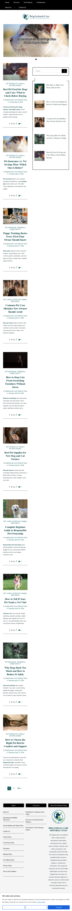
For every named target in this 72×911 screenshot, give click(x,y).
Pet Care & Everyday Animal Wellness (15, 300)
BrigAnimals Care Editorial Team (16, 100)
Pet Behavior (41, 2)
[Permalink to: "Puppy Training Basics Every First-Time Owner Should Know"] (15, 216)
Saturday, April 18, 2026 (16, 608)
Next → (19, 788)
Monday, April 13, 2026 (16, 680)
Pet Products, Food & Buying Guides (15, 84)
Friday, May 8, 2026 (16, 102)
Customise (13, 907)
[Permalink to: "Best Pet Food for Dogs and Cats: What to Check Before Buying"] (15, 71)
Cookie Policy (7, 837)
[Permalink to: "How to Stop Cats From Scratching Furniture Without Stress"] (15, 360)
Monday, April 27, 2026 (16, 246)
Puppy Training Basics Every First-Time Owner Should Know (15, 236)
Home (7, 2)
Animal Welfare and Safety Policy (13, 825)
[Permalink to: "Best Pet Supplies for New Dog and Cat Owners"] (15, 435)
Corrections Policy (8, 842)
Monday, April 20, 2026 (16, 540)
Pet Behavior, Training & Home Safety (15, 228)
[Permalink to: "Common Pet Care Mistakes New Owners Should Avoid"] (15, 288)
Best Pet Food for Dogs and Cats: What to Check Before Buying (15, 92)
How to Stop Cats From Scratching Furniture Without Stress (15, 382)
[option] (36, 40)
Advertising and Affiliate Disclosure (10, 819)
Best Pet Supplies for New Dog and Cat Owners (15, 456)
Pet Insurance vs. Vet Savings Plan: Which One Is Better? (36, 40)
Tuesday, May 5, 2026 (16, 174)
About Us (8, 7)
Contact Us (22, 7)
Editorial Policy (7, 854)
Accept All (59, 907)
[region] (36, 902)
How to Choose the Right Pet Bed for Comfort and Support (15, 743)
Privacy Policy (41, 902)
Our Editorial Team (8, 860)
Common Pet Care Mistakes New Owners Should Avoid (15, 308)
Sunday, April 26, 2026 (16, 393)
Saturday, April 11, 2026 (16, 752)
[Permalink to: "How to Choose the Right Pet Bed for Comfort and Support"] (15, 722)
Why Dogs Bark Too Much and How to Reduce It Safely (15, 671)
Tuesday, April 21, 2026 (16, 465)
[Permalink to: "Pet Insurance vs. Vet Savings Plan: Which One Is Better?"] (15, 144)
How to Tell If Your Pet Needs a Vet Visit (15, 600)
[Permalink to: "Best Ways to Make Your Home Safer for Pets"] (39, 88)
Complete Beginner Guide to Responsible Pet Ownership (15, 530)
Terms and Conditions (9, 871)
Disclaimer (6, 848)
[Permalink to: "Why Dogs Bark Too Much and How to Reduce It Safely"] (15, 650)
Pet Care (16, 2)
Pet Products (28, 2)
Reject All (36, 907)
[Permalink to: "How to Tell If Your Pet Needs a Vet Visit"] (15, 582)
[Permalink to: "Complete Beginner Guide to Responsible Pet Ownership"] (15, 508)
